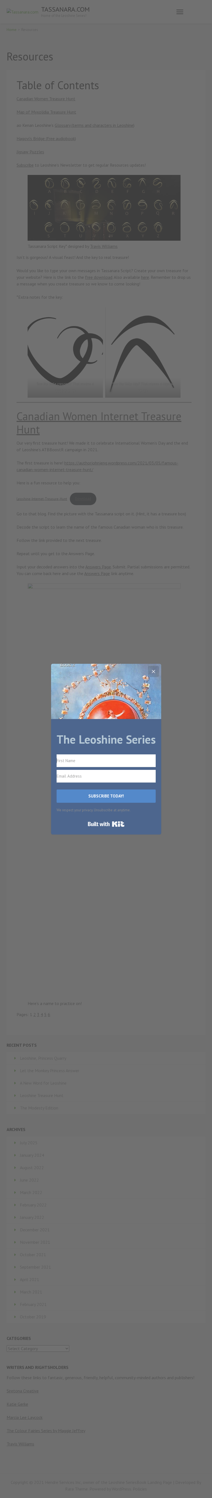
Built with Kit (106, 824)
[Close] (153, 671)
